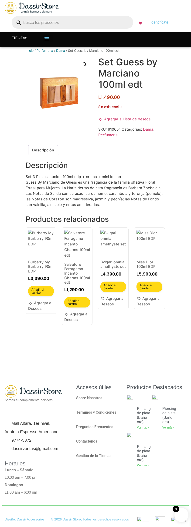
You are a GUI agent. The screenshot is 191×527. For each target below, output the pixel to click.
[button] (48, 38)
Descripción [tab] (43, 150)
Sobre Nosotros (89, 398)
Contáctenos (86, 441)
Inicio (30, 50)
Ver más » (143, 427)
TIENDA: (19, 38)
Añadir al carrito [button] (37, 291)
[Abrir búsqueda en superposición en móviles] (72, 22)
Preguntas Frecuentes (94, 427)
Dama (60, 50)
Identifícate (159, 22)
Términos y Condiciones (96, 412)
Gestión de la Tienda (93, 456)
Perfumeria (45, 50)
